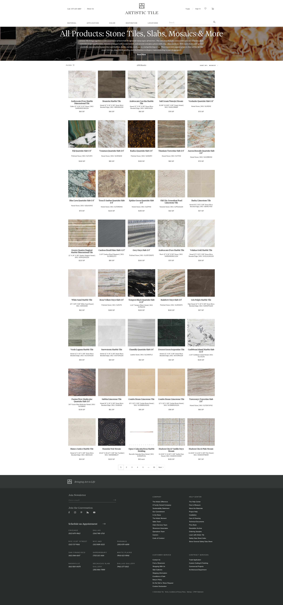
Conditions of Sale (159, 576)
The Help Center (195, 502)
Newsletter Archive (195, 528)
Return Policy (157, 580)
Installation (193, 515)
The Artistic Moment (159, 518)
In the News (157, 515)
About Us (90, 9)
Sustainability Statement (161, 508)
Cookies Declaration (160, 586)
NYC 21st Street (78, 541)
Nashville (74, 563)
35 (154, 467)
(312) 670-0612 (74, 533)
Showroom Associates (160, 528)
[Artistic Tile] (141, 8)
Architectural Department (198, 570)
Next (160, 467)
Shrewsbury (100, 552)
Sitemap (189, 592)
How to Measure (195, 505)
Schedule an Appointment (83, 523)
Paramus (122, 541)
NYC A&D (97, 541)
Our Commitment (159, 512)
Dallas (97, 530)
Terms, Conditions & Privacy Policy (175, 592)
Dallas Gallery (126, 563)
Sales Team (157, 521)
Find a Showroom (159, 563)
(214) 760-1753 (99, 533)
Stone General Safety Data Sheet (200, 541)
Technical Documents (196, 521)
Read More (141, 54)
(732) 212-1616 (98, 555)
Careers (155, 535)
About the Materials (196, 508)
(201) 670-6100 (123, 544)
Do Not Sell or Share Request (163, 583)
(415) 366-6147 (74, 555)
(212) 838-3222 (99, 544)
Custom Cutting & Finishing (198, 563)
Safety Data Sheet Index (197, 538)
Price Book (193, 525)
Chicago (73, 530)
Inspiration (131, 23)
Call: (74, 9)
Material (71, 23)
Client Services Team (160, 525)
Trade (188, 9)
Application (93, 23)
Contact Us (156, 560)
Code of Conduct (158, 538)
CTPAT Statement (198, 592)
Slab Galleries (157, 570)
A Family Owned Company (162, 505)
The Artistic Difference (160, 502)
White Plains (124, 552)
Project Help (193, 512)
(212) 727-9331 (74, 544)
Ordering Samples (195, 531)
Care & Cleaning (195, 518)
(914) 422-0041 (123, 555)
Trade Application (195, 560)
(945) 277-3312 (123, 566)
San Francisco (77, 552)
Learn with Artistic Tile (196, 535)
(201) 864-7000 (99, 569)
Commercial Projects (196, 566)
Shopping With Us (159, 566)
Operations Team (159, 531)
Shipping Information (160, 573)
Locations (153, 23)
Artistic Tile (160, 592)
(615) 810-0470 (75, 566)
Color (112, 23)
